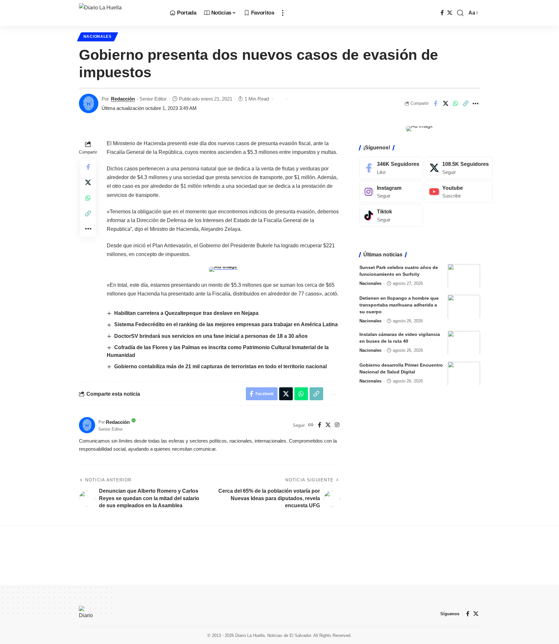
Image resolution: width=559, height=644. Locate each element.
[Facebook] (442, 12)
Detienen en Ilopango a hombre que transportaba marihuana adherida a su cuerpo (399, 304)
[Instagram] (337, 425)
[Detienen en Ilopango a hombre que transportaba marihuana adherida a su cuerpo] (464, 307)
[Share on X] (445, 103)
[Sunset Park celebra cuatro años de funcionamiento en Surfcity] (464, 276)
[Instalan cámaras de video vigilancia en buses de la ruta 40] (464, 343)
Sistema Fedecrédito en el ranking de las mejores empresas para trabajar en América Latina (226, 324)
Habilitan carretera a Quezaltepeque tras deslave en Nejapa (186, 313)
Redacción (123, 99)
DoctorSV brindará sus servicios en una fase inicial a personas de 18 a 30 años (211, 336)
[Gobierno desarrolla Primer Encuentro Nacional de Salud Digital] (464, 373)
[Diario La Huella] (119, 13)
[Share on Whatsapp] (455, 103)
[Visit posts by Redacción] (88, 103)
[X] (449, 12)
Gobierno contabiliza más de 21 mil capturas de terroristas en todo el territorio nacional (220, 366)
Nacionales (97, 36)
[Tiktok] (391, 215)
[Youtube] (459, 191)
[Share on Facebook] (435, 103)
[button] (282, 13)
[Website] (311, 425)
